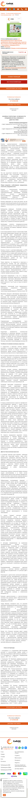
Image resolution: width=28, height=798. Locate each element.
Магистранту (18, 758)
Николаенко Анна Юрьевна (20, 127)
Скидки (3, 754)
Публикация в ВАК (5, 765)
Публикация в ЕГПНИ (6, 769)
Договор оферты (19, 768)
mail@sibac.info (8, 749)
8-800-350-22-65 (8, 747)
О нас (2, 751)
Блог (2, 759)
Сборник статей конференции (19, 48)
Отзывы (3, 756)
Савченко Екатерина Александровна (18, 122)
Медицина (7, 46)
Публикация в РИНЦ (6, 767)
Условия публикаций (14, 76)
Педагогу (17, 762)
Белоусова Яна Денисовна (20, 132)
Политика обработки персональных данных (20, 765)
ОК (4, 795)
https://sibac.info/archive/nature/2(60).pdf (15, 67)
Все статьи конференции (14, 81)
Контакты (3, 761)
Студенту (17, 755)
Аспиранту (17, 760)
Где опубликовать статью (19, 752)
